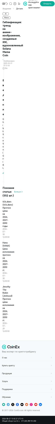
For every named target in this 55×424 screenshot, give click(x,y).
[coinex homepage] (2, 4)
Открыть (47, 4)
